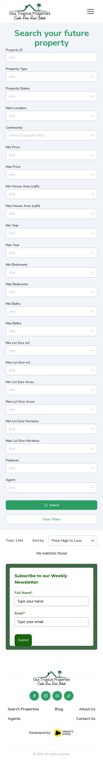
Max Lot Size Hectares (23, 440)
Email (20, 613)
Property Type (16, 69)
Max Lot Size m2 (18, 362)
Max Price (13, 166)
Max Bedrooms (17, 284)
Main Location (16, 108)
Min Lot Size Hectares (22, 421)
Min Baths (13, 303)
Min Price (13, 147)
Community (14, 127)
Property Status (18, 88)
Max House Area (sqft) (23, 206)
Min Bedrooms (16, 264)
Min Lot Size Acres (20, 382)
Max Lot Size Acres (20, 401)
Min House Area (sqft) (22, 186)
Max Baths (13, 323)
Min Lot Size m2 (18, 343)
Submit (23, 640)
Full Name (23, 593)
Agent (10, 480)
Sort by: (38, 540)
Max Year (12, 245)
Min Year (12, 225)
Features (12, 460)
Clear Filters (51, 519)
